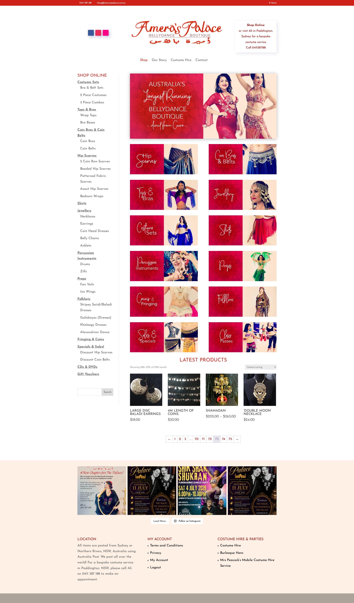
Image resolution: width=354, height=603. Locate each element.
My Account (159, 560)
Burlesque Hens (231, 553)
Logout (155, 567)
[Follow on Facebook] (91, 33)
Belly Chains (89, 238)
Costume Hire (181, 60)
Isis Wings (87, 291)
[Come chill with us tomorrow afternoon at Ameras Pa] (152, 490)
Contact (201, 60)
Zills (83, 271)
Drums (85, 264)
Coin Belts (88, 148)
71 (203, 439)
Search (107, 392)
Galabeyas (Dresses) (95, 317)
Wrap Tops (88, 115)
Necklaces (87, 216)
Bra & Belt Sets (91, 88)
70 (196, 439)
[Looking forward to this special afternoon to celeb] (252, 490)
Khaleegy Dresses (93, 325)
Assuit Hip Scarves (94, 189)
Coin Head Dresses (94, 231)
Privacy (155, 553)
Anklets (85, 245)
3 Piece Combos (92, 102)
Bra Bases (87, 122)
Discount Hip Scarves (96, 352)
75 (230, 439)
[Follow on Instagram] (98, 33)
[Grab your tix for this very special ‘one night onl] (202, 490)
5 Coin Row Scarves (95, 161)
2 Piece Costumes (93, 95)
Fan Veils (87, 284)
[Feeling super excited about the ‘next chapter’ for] (101, 490)
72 (210, 439)
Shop (144, 60)
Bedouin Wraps (91, 196)
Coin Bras (87, 141)
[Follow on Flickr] (106, 33)
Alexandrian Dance (95, 332)
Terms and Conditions (166, 545)
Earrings (86, 224)
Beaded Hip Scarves (95, 169)
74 (223, 439)
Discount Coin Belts (95, 359)
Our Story (159, 60)
